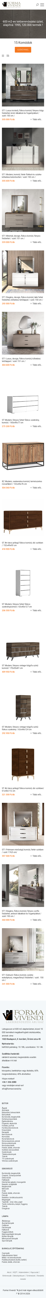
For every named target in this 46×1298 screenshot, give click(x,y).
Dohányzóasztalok (9, 1119)
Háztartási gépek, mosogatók (14, 1182)
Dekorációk (6, 1178)
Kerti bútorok (7, 1134)
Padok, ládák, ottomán (11, 1148)
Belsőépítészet (18, 1276)
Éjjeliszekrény (7, 1121)
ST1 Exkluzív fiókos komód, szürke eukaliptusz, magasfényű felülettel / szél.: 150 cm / (22, 977)
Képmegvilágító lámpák (11, 1234)
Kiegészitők (6, 1186)
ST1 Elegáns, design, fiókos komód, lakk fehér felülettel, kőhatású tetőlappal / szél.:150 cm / (22, 298)
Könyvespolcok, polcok (11, 1141)
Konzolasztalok (8, 1145)
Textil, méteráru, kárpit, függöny (15, 1204)
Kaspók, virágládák (9, 1184)
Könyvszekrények (9, 1143)
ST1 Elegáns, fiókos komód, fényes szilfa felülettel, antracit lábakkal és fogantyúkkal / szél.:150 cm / (21, 913)
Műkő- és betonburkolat (11, 1258)
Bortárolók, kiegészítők (11, 1117)
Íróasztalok (6, 1130)
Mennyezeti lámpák (10, 1239)
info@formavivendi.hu (11, 1089)
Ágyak (4, 1108)
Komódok (6, 1137)
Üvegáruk (6, 1208)
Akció (9, 1272)
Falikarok (5, 1230)
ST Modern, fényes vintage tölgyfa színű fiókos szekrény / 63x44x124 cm (20, 728)
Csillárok (5, 1225)
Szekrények (7, 1152)
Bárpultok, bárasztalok (11, 1112)
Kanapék (5, 1132)
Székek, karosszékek (10, 1150)
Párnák (5, 1195)
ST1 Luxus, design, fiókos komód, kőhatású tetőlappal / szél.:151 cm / (21, 359)
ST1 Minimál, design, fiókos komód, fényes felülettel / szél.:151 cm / (21, 237)
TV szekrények (8, 1159)
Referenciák (7, 1276)
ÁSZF (15, 1272)
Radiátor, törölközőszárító (12, 1197)
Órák (4, 1191)
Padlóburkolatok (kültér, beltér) (14, 1260)
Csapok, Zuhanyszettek (11, 1175)
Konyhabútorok (8, 1139)
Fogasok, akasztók (9, 1123)
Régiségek (6, 1200)
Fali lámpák (6, 1228)
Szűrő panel (23, 50)
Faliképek (5, 1180)
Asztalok (5, 1110)
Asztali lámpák (8, 1223)
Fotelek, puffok (8, 1126)
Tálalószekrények (9, 1154)
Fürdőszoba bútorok (10, 1128)
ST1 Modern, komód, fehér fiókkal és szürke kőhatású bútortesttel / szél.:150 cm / (21, 175)
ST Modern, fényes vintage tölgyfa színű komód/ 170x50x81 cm (20, 666)
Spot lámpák (7, 1241)
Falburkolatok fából (9, 1255)
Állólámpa (6, 1221)
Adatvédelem (24, 1272)
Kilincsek (5, 1189)
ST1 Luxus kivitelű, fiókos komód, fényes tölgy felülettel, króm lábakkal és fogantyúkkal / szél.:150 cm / (23, 113)
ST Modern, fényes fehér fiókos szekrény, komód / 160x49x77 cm (20, 421)
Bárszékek (6, 1115)
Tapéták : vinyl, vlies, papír (12, 1202)
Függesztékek (7, 1232)
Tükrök (4, 1156)
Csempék (6, 1253)
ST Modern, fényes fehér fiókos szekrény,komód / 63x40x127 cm (17, 605)
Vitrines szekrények (10, 1161)
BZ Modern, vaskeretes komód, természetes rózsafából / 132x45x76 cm (22, 482)
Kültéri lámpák (7, 1236)
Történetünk (30, 1276)
